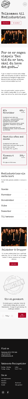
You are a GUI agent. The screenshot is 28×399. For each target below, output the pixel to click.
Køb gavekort (22, 315)
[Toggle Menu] (25, 4)
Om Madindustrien (6, 378)
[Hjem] (5, 4)
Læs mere (13, 264)
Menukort (3, 380)
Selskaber (3, 383)
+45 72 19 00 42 (5, 354)
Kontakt (3, 385)
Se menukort (16, 23)
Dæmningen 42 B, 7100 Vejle (9, 352)
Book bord (6, 23)
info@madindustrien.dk (7, 356)
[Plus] (12, 316)
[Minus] (3, 316)
